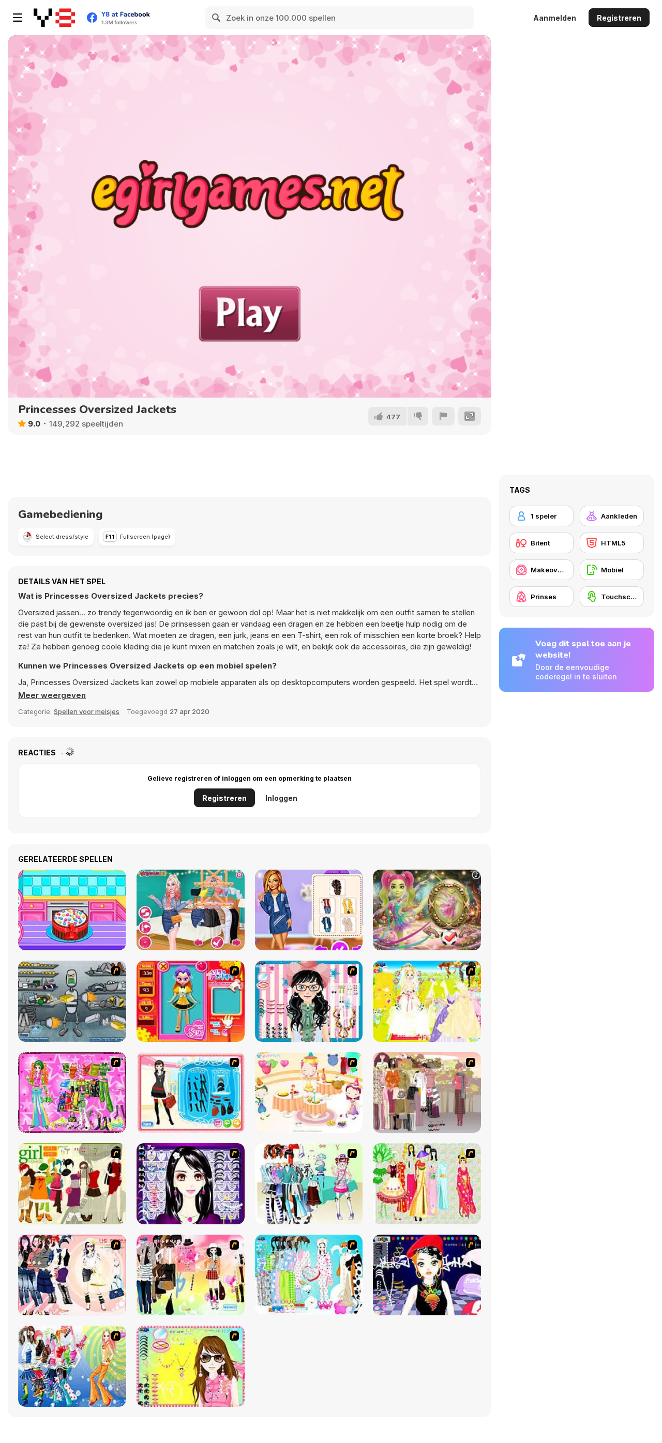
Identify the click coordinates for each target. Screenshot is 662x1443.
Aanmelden (554, 17)
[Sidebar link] (17, 17)
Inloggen (281, 798)
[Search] (216, 17)
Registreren (619, 17)
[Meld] (443, 416)
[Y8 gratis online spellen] (54, 17)
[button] (52, 695)
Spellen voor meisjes (86, 711)
